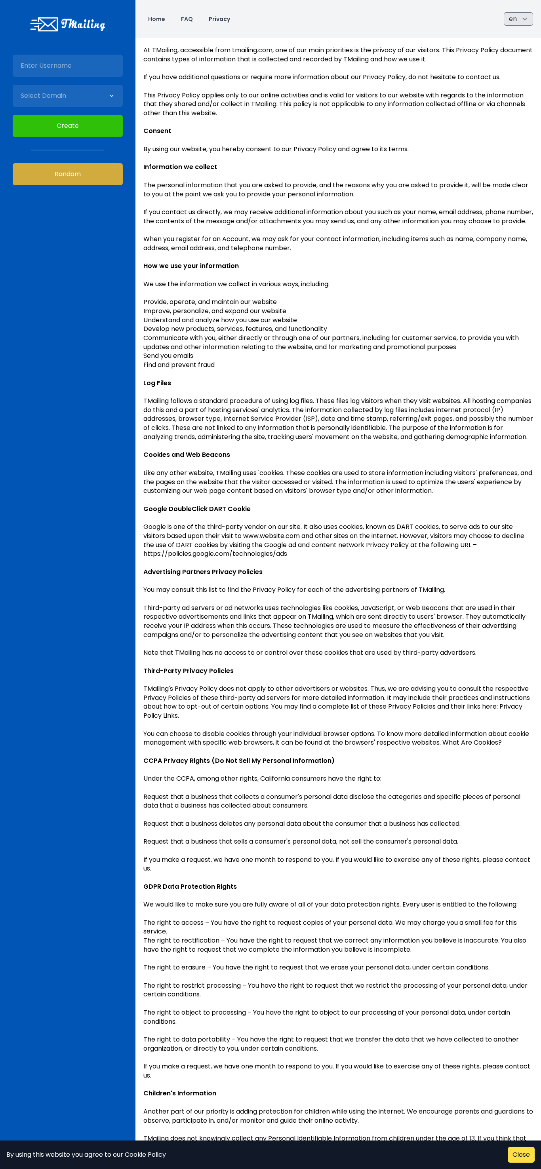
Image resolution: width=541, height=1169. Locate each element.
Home (156, 19)
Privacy (219, 19)
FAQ (187, 19)
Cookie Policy (145, 1154)
